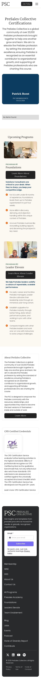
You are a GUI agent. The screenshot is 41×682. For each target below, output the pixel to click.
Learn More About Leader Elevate (20, 275)
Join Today (27, 4)
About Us (8, 579)
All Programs (10, 592)
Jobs (6, 625)
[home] (9, 4)
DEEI (6, 574)
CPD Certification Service (25, 490)
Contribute (9, 646)
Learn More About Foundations (20, 175)
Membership (10, 564)
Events (7, 630)
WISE (6, 569)
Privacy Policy (9, 668)
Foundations (10, 602)
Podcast (8, 635)
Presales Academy (13, 597)
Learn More (20, 415)
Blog (6, 620)
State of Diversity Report (16, 640)
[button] (36, 4)
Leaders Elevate (12, 607)
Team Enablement (13, 612)
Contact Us (9, 584)
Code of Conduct (28, 668)
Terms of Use (19, 668)
